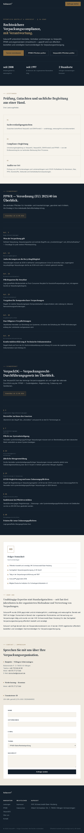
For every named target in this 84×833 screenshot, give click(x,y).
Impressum (20, 804)
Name (10, 710)
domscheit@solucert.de (17, 673)
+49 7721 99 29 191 (16, 668)
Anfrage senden (42, 772)
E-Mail (10, 731)
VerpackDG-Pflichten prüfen (63, 53)
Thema (10, 741)
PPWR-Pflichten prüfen (37, 53)
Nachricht (12, 753)
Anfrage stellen (73, 4)
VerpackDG (7, 811)
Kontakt (5, 819)
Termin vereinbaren (13, 53)
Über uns (6, 815)
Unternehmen (13, 720)
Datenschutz (21, 808)
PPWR (5, 808)
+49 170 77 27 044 (14, 671)
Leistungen (6, 804)
